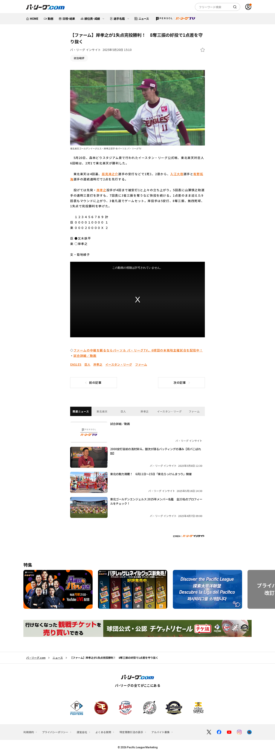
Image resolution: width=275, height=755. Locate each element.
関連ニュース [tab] (81, 411)
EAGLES (75, 364)
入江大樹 (176, 174)
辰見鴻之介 (110, 174)
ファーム (141, 364)
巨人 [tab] (123, 411)
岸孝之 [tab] (144, 411)
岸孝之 (101, 190)
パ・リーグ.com (35, 657)
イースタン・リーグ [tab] (169, 411)
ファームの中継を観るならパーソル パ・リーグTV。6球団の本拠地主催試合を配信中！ (138, 350)
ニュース (58, 657)
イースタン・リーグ (118, 364)
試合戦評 (79, 58)
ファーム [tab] (194, 411)
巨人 (87, 364)
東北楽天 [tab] (102, 411)
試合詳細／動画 (85, 355)
